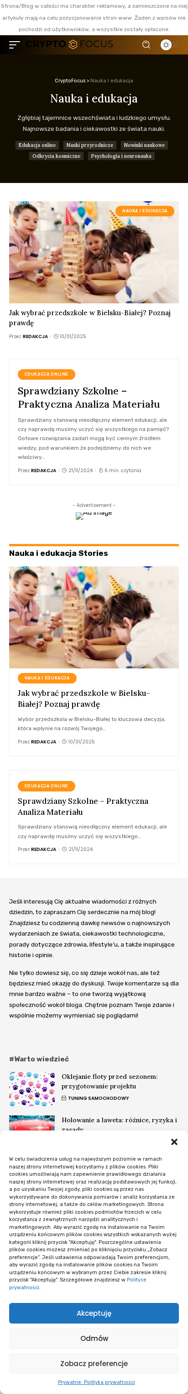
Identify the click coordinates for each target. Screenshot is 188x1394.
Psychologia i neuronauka (121, 156)
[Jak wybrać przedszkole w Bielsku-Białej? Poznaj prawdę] (94, 252)
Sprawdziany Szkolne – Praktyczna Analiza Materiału (89, 397)
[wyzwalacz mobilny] (17, 45)
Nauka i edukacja (144, 211)
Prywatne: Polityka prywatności (96, 1382)
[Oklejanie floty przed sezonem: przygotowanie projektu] (32, 1089)
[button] (174, 1141)
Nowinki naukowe (144, 145)
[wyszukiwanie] (146, 44)
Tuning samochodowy (98, 1098)
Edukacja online (37, 145)
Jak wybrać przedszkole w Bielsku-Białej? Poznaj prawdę (84, 698)
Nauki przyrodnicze (90, 145)
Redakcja (35, 336)
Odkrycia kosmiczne (56, 156)
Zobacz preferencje (94, 1363)
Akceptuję (94, 1313)
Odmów (94, 1338)
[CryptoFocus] (69, 45)
